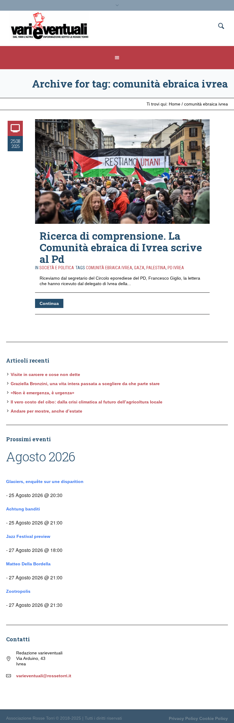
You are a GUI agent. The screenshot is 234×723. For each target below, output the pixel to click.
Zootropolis (18, 591)
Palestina (156, 267)
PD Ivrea (176, 267)
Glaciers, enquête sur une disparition (44, 481)
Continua (49, 303)
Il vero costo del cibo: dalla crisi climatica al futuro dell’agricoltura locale (86, 401)
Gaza (139, 267)
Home (174, 104)
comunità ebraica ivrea (109, 267)
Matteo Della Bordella (28, 563)
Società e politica (56, 267)
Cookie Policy (213, 718)
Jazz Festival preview (28, 536)
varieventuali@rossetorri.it (43, 675)
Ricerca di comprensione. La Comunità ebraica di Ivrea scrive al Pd (121, 247)
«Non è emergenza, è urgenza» (42, 392)
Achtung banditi (23, 508)
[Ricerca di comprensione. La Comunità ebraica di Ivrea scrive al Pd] (122, 171)
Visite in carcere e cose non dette (45, 374)
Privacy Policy (183, 718)
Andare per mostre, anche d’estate (46, 411)
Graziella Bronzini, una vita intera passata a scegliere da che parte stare (85, 383)
